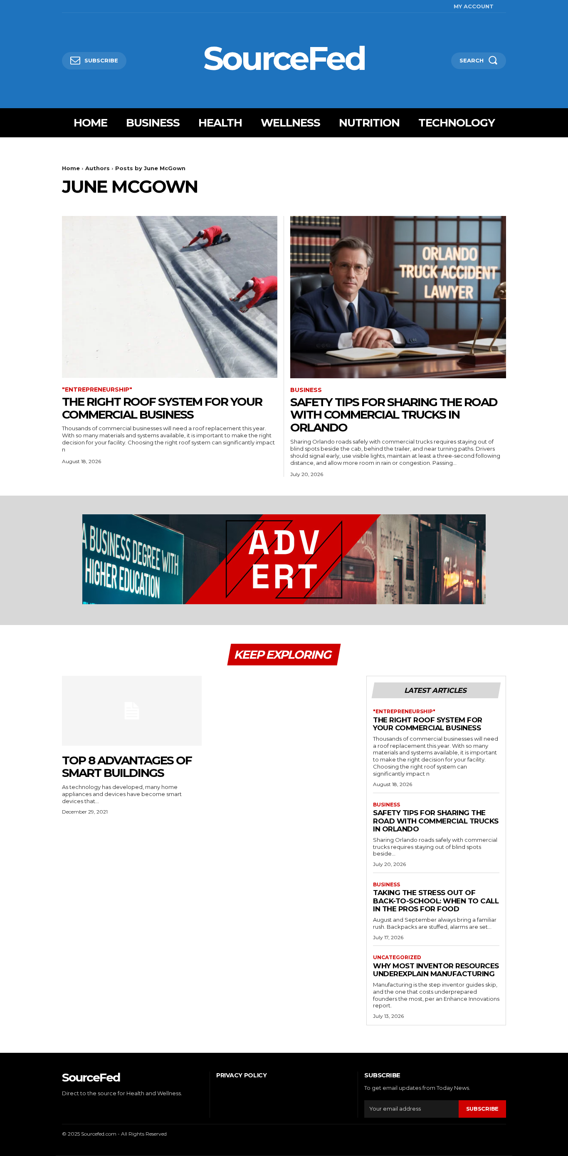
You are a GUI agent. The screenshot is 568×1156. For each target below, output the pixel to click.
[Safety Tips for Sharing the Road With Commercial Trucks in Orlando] (398, 297)
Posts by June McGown (150, 168)
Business (306, 390)
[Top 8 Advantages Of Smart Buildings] (132, 711)
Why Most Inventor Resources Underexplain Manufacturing (436, 970)
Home (71, 168)
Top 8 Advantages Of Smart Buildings (127, 766)
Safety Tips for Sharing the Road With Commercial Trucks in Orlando (393, 415)
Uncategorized (397, 957)
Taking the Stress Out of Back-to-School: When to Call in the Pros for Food (436, 900)
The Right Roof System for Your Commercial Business (162, 408)
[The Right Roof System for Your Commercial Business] (169, 297)
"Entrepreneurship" (97, 389)
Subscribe (482, 1108)
